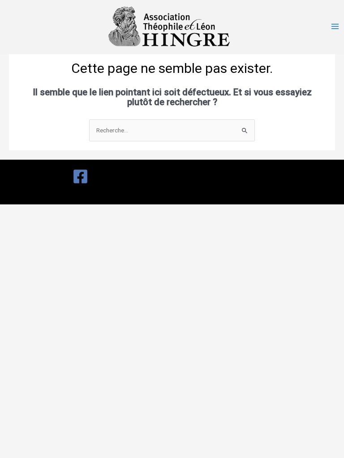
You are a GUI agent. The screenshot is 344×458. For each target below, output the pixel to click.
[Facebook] (80, 176)
